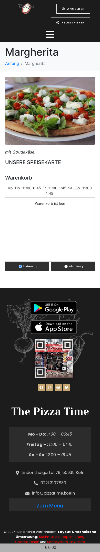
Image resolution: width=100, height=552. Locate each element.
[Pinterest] (58, 387)
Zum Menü (50, 505)
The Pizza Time (50, 411)
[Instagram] (49, 387)
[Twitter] (66, 387)
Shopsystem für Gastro (66, 541)
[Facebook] (41, 387)
